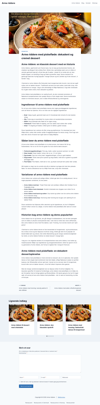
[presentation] (21, 312)
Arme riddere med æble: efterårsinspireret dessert (67, 288)
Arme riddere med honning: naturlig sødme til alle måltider (33, 288)
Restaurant (28, 403)
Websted (65, 377)
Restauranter (70, 403)
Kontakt (88, 3)
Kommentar (23, 353)
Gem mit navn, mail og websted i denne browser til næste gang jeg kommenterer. (44, 381)
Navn (22, 377)
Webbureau (61, 397)
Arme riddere (76, 3)
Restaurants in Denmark (41, 403)
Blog (82, 3)
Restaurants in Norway (58, 403)
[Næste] (88, 320)
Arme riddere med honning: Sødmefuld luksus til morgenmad (76, 327)
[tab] (46, 336)
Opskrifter (24, 51)
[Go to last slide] (11, 320)
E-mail (43, 377)
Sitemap (94, 3)
